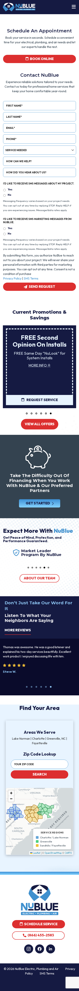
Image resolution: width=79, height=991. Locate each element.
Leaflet (36, 852)
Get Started (38, 503)
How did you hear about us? (26, 172)
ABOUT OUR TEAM (39, 578)
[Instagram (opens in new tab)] (28, 948)
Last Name (14, 116)
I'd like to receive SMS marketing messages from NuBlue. (37, 220)
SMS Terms (31, 278)
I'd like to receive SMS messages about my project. (38, 183)
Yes (10, 189)
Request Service (42, 400)
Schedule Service (41, 924)
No (9, 195)
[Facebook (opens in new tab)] (39, 948)
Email (10, 127)
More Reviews (18, 630)
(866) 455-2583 (40, 935)
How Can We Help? (18, 161)
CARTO (68, 852)
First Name (14, 105)
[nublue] (19, 7)
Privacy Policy (12, 278)
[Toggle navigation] (73, 7)
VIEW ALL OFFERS (39, 424)
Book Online (41, 59)
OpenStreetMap (53, 852)
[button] (27, 413)
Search (40, 774)
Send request (42, 286)
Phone (11, 139)
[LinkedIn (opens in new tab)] (50, 948)
